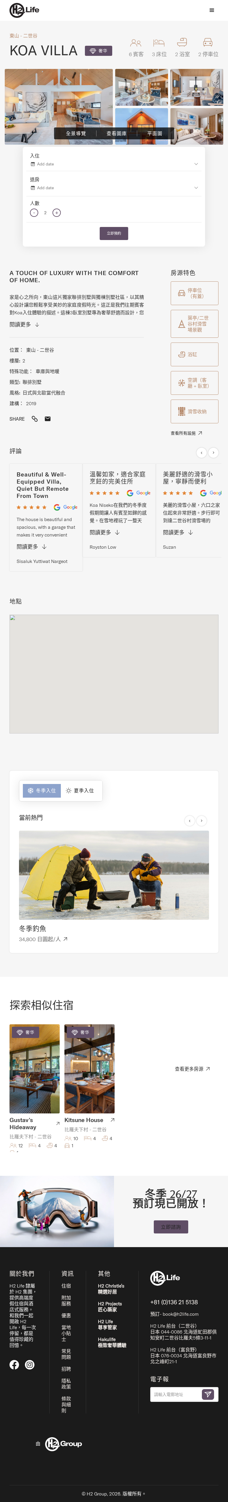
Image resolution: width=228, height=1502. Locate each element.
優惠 (66, 1315)
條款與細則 (66, 1404)
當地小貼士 (66, 1333)
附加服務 (66, 1301)
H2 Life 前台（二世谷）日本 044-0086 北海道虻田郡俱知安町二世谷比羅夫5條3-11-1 (183, 1332)
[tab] (40, 790)
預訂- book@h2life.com (174, 1314)
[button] (211, 10)
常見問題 (66, 1354)
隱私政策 (66, 1384)
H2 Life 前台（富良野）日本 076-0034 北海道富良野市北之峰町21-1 (183, 1355)
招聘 (66, 1369)
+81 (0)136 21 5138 (174, 1302)
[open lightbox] (59, 107)
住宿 (66, 1286)
